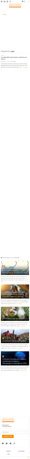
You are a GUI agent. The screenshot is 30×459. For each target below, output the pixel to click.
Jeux (8, 454)
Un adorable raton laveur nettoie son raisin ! (14, 58)
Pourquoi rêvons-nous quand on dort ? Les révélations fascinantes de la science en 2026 (14, 271)
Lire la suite (25, 67)
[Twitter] (4, 1)
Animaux (2, 55)
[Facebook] (1, 1)
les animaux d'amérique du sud (14, 341)
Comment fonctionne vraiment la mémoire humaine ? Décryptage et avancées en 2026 (14, 361)
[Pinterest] (7, 1)
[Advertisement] (15, 10)
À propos (8, 451)
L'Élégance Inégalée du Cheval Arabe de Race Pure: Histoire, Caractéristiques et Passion (13, 294)
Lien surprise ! (21, 451)
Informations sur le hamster (13, 319)
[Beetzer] (15, 6)
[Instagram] (10, 1)
